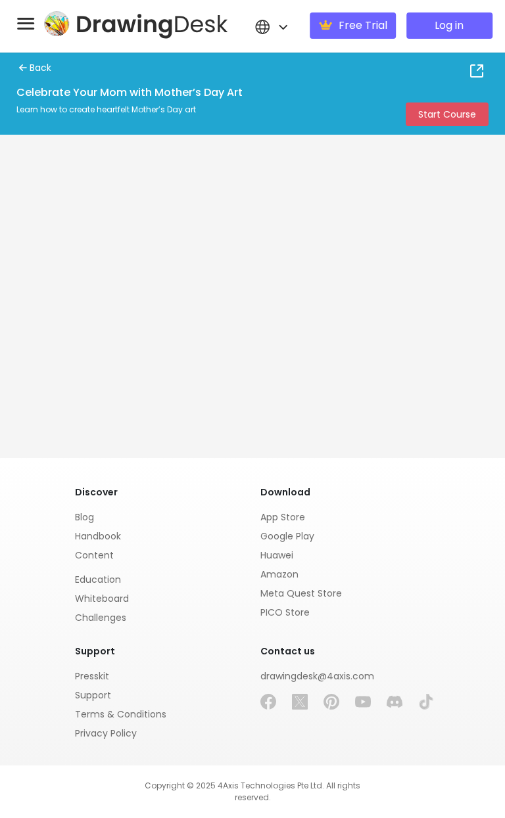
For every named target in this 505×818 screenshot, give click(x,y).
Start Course (447, 114)
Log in (449, 25)
